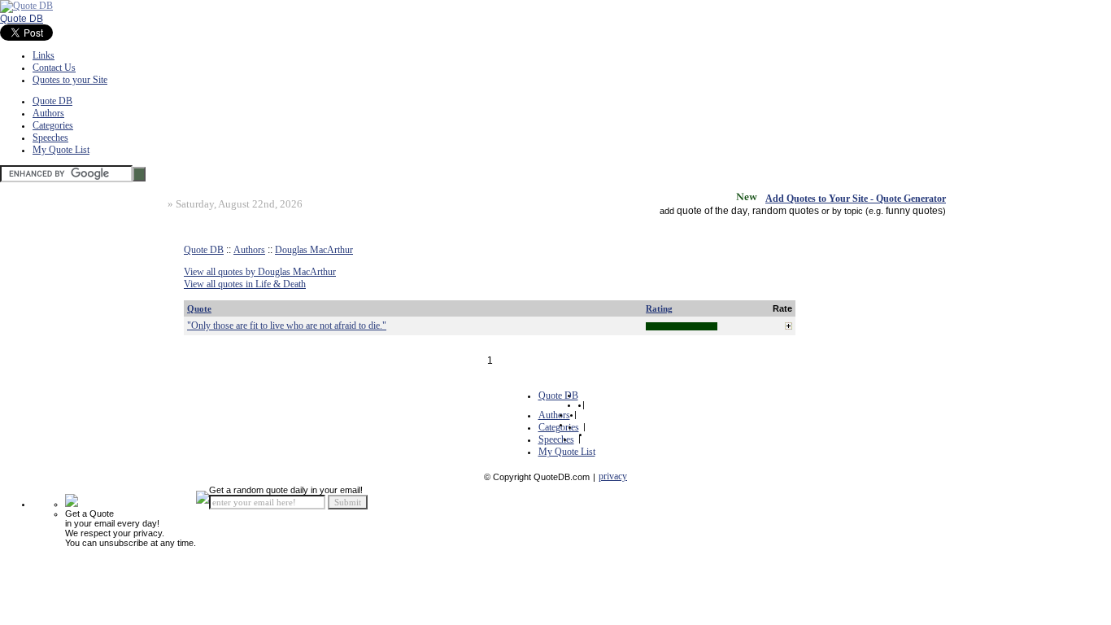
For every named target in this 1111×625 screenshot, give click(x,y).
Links (43, 55)
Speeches (50, 137)
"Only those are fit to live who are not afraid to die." (286, 325)
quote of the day (712, 210)
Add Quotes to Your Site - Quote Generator (855, 198)
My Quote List (61, 149)
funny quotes (914, 210)
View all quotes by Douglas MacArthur (260, 272)
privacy (613, 476)
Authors (48, 113)
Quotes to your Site (70, 79)
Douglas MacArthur (314, 250)
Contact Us (54, 67)
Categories (53, 125)
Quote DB (21, 18)
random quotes (785, 210)
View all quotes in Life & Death (245, 284)
